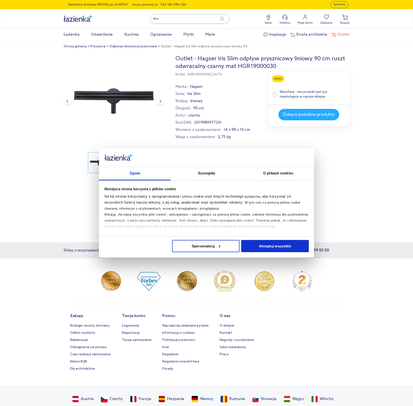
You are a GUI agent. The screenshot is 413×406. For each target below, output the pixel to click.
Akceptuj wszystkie (275, 246)
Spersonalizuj (203, 246)
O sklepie (227, 326)
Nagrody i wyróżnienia (237, 340)
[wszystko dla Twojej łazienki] (89, 15)
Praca (224, 354)
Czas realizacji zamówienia (90, 354)
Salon (268, 23)
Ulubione (326, 23)
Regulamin (170, 354)
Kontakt (226, 333)
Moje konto (305, 23)
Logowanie (130, 326)
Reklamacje (79, 340)
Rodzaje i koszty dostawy (90, 326)
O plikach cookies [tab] (278, 173)
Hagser (196, 86)
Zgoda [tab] (135, 173)
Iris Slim (194, 94)
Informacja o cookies (178, 333)
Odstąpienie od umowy (88, 347)
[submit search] (220, 19)
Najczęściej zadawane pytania (185, 326)
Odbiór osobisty (82, 333)
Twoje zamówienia (136, 340)
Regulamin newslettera (180, 362)
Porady (167, 369)
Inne (165, 347)
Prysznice (98, 46)
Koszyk (344, 23)
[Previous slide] (67, 101)
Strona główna (75, 46)
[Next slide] (160, 101)
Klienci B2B (78, 362)
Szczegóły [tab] (206, 173)
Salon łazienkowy (233, 347)
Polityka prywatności (178, 340)
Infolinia (285, 23)
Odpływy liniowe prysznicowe (133, 46)
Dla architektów (82, 369)
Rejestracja (131, 333)
